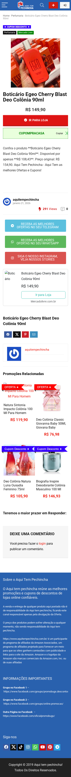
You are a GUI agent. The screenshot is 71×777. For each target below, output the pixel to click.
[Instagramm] (28, 747)
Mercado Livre (26, 32)
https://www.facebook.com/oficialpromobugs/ (29, 715)
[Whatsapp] (35, 747)
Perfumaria (17, 15)
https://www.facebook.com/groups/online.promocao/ (33, 703)
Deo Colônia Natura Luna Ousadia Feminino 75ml (17, 485)
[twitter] (13, 747)
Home (6, 15)
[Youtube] (42, 747)
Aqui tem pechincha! (48, 765)
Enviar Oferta (53, 5)
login (42, 543)
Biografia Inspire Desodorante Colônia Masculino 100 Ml (50, 485)
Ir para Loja (43, 295)
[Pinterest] (50, 747)
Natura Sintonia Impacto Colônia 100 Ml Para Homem (18, 409)
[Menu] (4, 5)
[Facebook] (6, 747)
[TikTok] (21, 747)
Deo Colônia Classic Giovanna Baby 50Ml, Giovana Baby (51, 423)
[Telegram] (57, 747)
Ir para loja (38, 120)
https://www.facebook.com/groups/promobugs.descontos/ (37, 691)
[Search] (42, 5)
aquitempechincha (26, 199)
